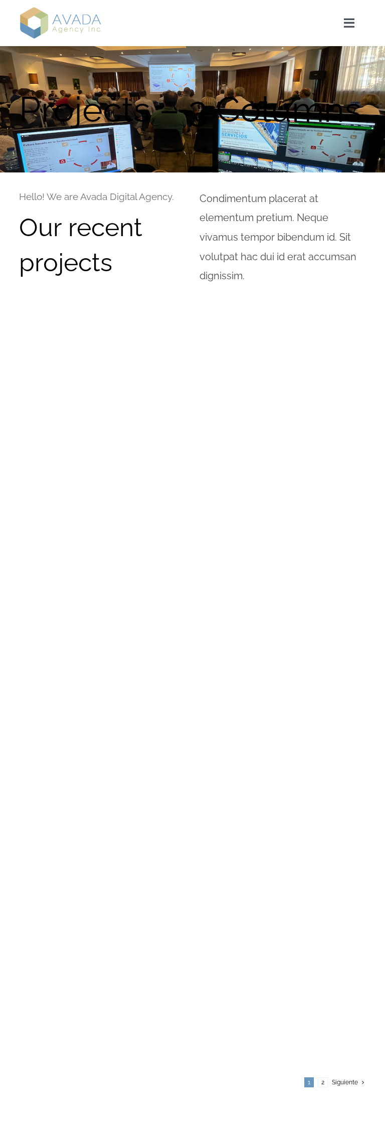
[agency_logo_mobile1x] (60, 11)
